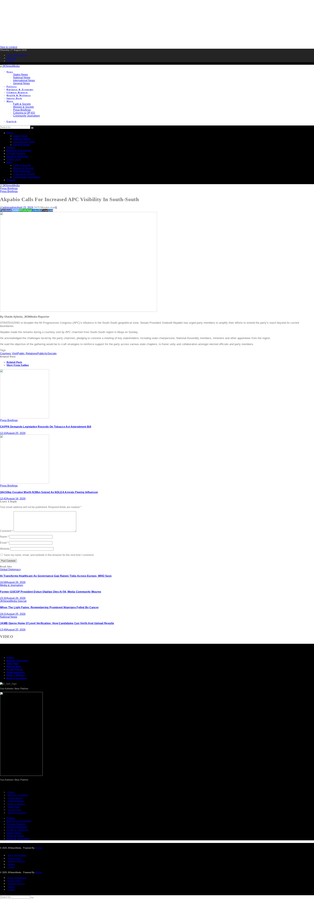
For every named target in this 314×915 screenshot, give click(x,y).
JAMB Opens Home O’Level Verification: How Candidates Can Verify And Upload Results (57, 623)
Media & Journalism (11, 585)
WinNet (38, 848)
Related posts (14, 362)
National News (8, 617)
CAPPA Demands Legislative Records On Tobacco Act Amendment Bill (45, 426)
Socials (52, 353)
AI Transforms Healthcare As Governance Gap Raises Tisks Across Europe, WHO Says (56, 575)
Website (4, 548)
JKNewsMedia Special (13, 601)
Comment (6, 531)
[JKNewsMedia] (10, 66)
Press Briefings (9, 188)
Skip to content (8, 47)
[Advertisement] (98, 23)
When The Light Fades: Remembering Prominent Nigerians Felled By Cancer (49, 607)
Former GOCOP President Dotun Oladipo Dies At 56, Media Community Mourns (50, 591)
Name (4, 536)
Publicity (42, 353)
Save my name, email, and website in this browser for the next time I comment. (49, 555)
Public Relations (27, 353)
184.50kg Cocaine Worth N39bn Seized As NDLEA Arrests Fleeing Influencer (49, 492)
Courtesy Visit (8, 353)
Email (4, 542)
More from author (18, 365)
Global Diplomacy (10, 569)
